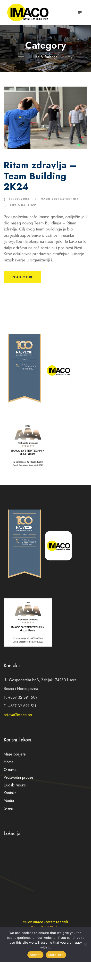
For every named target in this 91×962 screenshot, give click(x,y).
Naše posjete (15, 754)
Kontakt (10, 793)
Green (9, 808)
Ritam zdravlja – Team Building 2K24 (40, 176)
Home (9, 762)
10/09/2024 (19, 199)
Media (9, 800)
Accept (35, 955)
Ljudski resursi (15, 785)
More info (56, 955)
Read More (22, 277)
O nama (10, 769)
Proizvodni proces (18, 777)
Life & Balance (23, 205)
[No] (85, 944)
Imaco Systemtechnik (59, 199)
